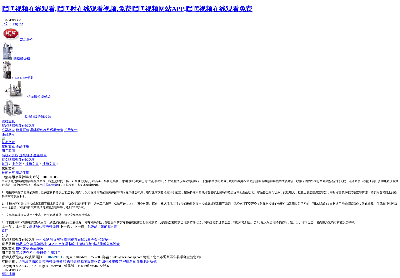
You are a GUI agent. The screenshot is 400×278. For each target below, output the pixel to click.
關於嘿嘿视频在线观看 (18, 125)
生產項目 (40, 155)
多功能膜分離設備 (106, 244)
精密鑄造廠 (127, 261)
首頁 (5, 164)
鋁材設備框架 (91, 261)
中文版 (17, 164)
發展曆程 (22, 130)
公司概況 (8, 130)
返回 (5, 231)
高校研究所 (10, 155)
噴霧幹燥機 (49, 185)
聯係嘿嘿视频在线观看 (18, 159)
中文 (5, 24)
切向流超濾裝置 (30, 261)
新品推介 (22, 244)
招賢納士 (71, 130)
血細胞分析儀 (147, 261)
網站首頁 (8, 121)
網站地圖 (8, 274)
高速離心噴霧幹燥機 (44, 226)
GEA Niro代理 (58, 244)
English (18, 24)
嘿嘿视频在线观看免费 (46, 130)
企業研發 (25, 155)
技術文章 (8, 142)
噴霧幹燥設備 (52, 261)
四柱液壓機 (110, 261)
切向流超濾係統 (80, 244)
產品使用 (22, 146)
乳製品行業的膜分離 (103, 226)
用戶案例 (8, 151)
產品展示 (8, 134)
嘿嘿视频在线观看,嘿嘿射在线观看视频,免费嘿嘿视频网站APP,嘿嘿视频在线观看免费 (127, 9)
